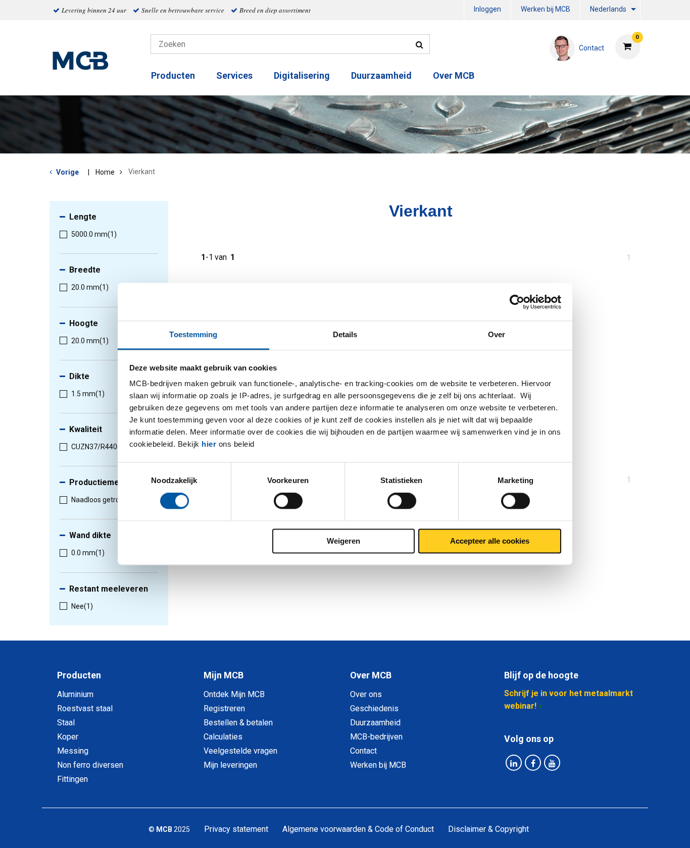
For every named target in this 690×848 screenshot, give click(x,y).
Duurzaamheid (381, 75)
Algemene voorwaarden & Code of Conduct (358, 829)
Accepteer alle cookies (489, 541)
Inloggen (487, 9)
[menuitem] (487, 10)
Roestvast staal (85, 708)
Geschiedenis (374, 708)
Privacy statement (236, 829)
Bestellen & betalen (238, 722)
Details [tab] (345, 334)
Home (105, 172)
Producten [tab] (79, 675)
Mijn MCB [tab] (223, 675)
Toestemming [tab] (193, 334)
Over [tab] (496, 334)
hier (209, 444)
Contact (363, 751)
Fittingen (72, 779)
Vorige (67, 172)
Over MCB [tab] (370, 675)
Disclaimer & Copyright (488, 829)
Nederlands (608, 9)
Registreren (224, 708)
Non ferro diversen (90, 765)
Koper (67, 736)
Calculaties (223, 736)
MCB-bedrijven (376, 736)
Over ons (366, 694)
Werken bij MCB (545, 9)
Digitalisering (302, 75)
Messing (72, 751)
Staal (66, 722)
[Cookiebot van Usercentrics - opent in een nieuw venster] (517, 301)
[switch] (288, 501)
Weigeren (343, 541)
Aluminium (75, 694)
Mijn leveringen (230, 765)
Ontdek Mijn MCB (234, 694)
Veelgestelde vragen (240, 751)
